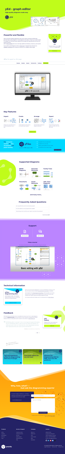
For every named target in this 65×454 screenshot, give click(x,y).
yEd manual (24, 235)
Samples (23, 63)
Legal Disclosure (47, 446)
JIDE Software (51, 297)
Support (27, 63)
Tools (2, 438)
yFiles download (19, 438)
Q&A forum (40, 235)
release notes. (57, 47)
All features (32, 131)
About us (32, 432)
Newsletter (33, 439)
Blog (32, 438)
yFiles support (19, 436)
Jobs (32, 435)
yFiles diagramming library (38, 292)
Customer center (19, 432)
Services (17, 435)
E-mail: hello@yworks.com (17, 399)
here (34, 47)
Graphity (3, 433)
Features (18, 63)
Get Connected (42, 412)
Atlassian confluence (8, 47)
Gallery (51, 325)
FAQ (17, 439)
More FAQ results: (46, 214)
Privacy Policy (61, 446)
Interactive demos (19, 433)
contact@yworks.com (52, 438)
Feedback (40, 63)
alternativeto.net (31, 318)
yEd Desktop (3, 435)
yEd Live (3, 436)
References (33, 433)
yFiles (2, 432)
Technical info (33, 63)
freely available (9, 43)
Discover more (57, 149)
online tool (22, 45)
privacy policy (53, 416)
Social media (33, 436)
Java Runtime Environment (43, 290)
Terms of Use (54, 446)
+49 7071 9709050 (52, 436)
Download (54, 50)
